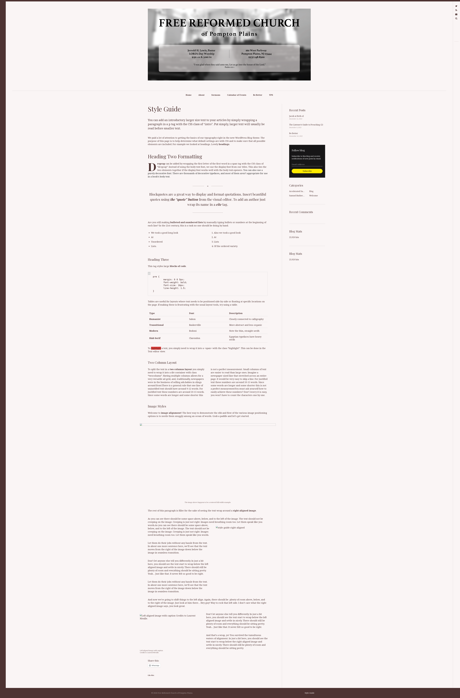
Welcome (313, 195)
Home (188, 95)
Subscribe (307, 171)
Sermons (215, 95)
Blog (311, 191)
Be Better (257, 95)
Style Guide (309, 693)
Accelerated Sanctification (301, 191)
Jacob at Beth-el (296, 116)
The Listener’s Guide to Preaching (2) (306, 124)
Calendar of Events (236, 95)
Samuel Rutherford (298, 195)
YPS (271, 95)
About (201, 95)
